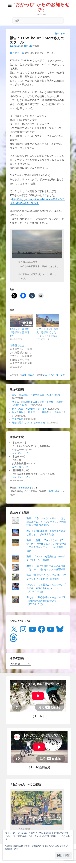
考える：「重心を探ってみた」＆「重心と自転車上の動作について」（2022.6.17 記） (46, 601)
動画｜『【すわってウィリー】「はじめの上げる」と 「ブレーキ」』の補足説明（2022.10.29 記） (46, 522)
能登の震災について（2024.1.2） (29, 422)
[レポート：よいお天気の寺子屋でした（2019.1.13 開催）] (47, 320)
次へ (64, 33)
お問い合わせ (56, 491)
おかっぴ (28, 46)
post (23, 375)
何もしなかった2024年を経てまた (29, 408)
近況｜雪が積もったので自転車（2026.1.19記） (36, 395)
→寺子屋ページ (20, 467)
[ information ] (24, 487)
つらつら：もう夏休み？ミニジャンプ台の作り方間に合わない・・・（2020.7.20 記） (46, 588)
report (31, 375)
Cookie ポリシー (13, 849)
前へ (55, 33)
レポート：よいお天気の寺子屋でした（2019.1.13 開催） (47, 332)
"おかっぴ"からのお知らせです (41, 7)
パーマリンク (58, 375)
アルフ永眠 (18, 419)
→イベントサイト (21, 453)
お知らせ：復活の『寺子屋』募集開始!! (20, 332)
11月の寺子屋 (17, 53)
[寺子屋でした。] (23, 356)
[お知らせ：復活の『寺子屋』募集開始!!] (21, 320)
